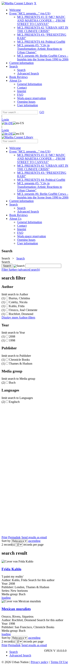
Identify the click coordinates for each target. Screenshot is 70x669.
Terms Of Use (59, 662)
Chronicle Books (19, 359)
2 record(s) (8, 544)
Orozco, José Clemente (23, 310)
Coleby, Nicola (18, 302)
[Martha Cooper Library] (17, 3)
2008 (12, 336)
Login (5, 119)
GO (41, 112)
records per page (33, 544)
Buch (12, 382)
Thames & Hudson (20, 363)
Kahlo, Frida (16, 306)
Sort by (6, 540)
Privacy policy (39, 662)
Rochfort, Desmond (21, 314)
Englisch (14, 401)
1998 (12, 340)
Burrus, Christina (19, 298)
